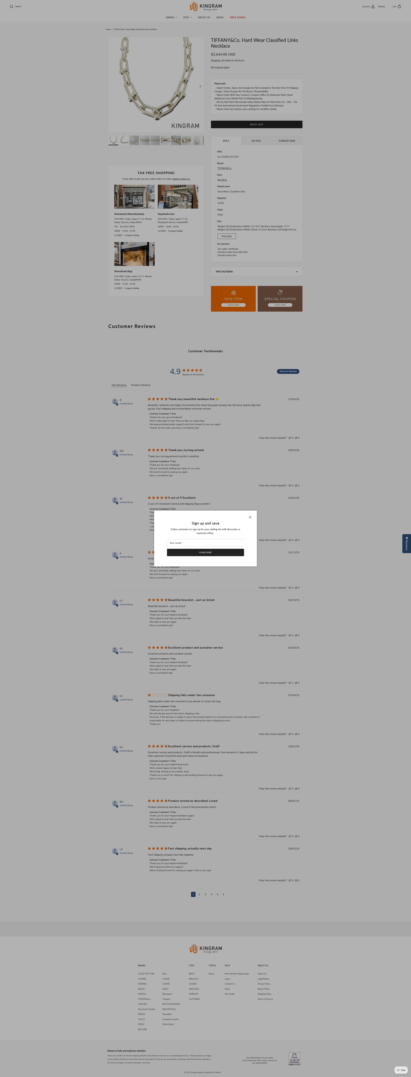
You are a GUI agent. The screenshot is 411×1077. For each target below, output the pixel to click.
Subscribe (205, 552)
